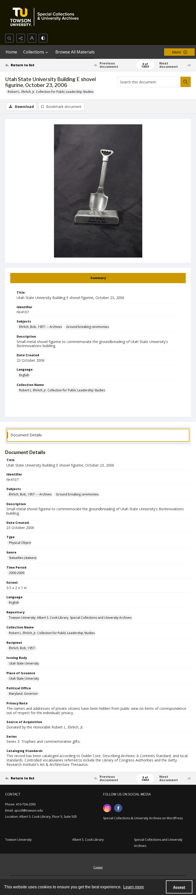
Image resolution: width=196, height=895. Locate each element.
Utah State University (24, 663)
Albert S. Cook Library (88, 839)
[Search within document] (185, 82)
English (24, 375)
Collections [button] (33, 52)
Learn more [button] (133, 887)
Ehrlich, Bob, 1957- (22, 648)
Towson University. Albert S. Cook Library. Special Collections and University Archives (70, 617)
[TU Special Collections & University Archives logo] (46, 17)
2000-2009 (16, 573)
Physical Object (20, 542)
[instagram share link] (107, 808)
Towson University (18, 839)
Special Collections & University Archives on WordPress (143, 818)
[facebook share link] (118, 808)
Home (11, 52)
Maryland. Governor (23, 693)
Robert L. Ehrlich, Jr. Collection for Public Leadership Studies (50, 92)
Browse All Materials (75, 52)
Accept (179, 887)
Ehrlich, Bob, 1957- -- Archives (40, 327)
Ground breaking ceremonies (87, 327)
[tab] (98, 278)
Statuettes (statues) (22, 558)
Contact (98, 867)
